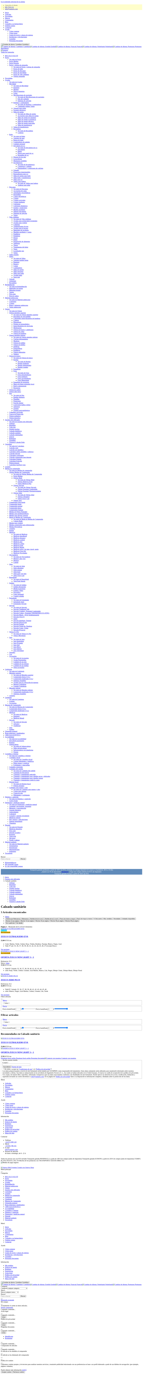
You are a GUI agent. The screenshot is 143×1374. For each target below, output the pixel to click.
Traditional (17, 726)
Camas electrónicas (19, 196)
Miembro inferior (15, 688)
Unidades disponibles (128, 919)
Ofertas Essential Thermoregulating (29, 491)
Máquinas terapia (15, 290)
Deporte (7, 825)
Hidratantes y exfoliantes (21, 795)
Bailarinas (12, 438)
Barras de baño (18, 140)
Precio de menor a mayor (67, 919)
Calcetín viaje (13, 448)
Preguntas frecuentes (16, 41)
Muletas (16, 89)
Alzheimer (12, 281)
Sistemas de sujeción (24, 101)
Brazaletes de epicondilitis (22, 316)
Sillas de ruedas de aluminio (27, 118)
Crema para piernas (19, 791)
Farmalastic (13, 598)
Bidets (20, 151)
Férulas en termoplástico (21, 324)
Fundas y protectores (20, 208)
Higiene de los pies (19, 157)
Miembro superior (15, 673)
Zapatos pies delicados (12, 420)
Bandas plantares (19, 397)
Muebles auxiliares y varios (22, 232)
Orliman (12, 423)
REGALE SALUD (11, 56)
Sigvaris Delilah (18, 624)
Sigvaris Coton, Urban (20, 628)
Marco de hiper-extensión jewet (23, 384)
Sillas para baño (18, 273)
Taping (11, 292)
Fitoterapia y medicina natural (15, 803)
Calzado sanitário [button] (10, 881)
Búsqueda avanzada (7, 1300)
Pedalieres (16, 236)
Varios (15, 215)
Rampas (12, 742)
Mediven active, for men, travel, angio (26, 549)
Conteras (20, 133)
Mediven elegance (19, 538)
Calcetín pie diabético (16, 450)
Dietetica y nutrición (11, 797)
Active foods (13, 801)
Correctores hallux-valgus (21, 405)
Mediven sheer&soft (20, 536)
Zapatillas (12, 440)
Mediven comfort (19, 540)
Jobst (11, 564)
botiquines (12, 851)
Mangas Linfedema (19, 684)
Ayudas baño (17, 275)
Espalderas (17, 369)
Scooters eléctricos (19, 110)
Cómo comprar (14, 31)
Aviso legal (8, 1127)
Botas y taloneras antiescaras (18, 305)
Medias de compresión (12, 468)
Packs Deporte (14, 63)
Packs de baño (18, 69)
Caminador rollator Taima (26, 106)
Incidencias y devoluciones (18, 37)
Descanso (12, 187)
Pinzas (15, 238)
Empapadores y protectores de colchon (30, 168)
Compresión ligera (15, 508)
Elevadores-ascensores (16, 741)
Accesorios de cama (20, 191)
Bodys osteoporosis (19, 386)
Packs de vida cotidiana (21, 74)
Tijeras (15, 245)
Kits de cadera (14, 296)
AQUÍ (24, 1370)
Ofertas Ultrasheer (24, 497)
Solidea (11, 583)
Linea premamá (18, 594)
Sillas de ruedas (18, 112)
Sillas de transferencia (25, 125)
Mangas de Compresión (13, 705)
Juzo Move (17, 647)
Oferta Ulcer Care (23, 498)
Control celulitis (18, 596)
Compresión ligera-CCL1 (21, 677)
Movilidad (12, 84)
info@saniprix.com (11, 9)
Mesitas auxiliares (19, 209)
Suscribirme (7, 1067)
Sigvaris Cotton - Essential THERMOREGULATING (31, 613)
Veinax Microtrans (19, 635)
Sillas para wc (18, 179)
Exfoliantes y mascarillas (21, 765)
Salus (7, 963)
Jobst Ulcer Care (18, 575)
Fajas (15, 371)
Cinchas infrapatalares (20, 339)
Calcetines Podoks (15, 459)
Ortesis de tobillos (19, 345)
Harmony (16, 716)
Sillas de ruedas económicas (27, 119)
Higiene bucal (13, 782)
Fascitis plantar (18, 403)
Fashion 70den (18, 590)
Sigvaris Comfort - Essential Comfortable (27, 611)
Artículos (8, 14)
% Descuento (98, 919)
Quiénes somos (10, 26)
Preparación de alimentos (21, 241)
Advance (16, 724)
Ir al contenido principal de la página (13, 2)
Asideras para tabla (24, 185)
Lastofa (15, 562)
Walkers (16, 354)
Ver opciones (5, 949)
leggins (11, 530)
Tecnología (8, 853)
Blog (6, 22)
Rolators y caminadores (21, 103)
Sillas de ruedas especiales (26, 123)
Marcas (7, 18)
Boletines (8, 1124)
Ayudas (7, 80)
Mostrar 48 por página (72, 921)
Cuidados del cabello (16, 769)
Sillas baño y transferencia (22, 178)
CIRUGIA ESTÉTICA (13, 735)
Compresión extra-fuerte (17, 502)
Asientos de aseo (18, 138)
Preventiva (16, 592)
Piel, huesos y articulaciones (18, 819)
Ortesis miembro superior (17, 313)
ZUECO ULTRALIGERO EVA (14, 936)
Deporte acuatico (14, 833)
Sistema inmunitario (15, 821)
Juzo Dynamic (18, 643)
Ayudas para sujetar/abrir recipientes (25, 221)
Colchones (16, 204)
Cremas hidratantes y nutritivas (23, 761)
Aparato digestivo (15, 810)
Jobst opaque (17, 570)
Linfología (8, 669)
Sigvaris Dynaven (19, 630)
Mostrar (12, 921)
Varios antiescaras (15, 307)
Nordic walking (14, 840)
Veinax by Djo (14, 632)
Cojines (15, 198)
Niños (11, 256)
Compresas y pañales (25, 166)
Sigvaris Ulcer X (18, 617)
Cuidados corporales (16, 767)
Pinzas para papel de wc (25, 153)
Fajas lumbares (22, 377)
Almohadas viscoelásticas (21, 193)
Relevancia (25, 919)
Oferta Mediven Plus (24, 483)
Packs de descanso (19, 71)
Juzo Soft (16, 645)
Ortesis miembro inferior (17, 335)
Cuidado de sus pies (20, 662)
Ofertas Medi (17, 478)
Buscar (23, 1296)
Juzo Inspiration (18, 641)
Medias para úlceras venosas (18, 515)
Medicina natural (14, 818)
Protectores (17, 401)
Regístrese (65, 872)
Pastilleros (16, 234)
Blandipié (12, 425)
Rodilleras (16, 350)
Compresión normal (15, 506)
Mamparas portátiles (20, 161)
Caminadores (17, 268)
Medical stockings (19, 589)
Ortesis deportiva (14, 418)
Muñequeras (17, 328)
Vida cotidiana (14, 217)
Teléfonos (16, 243)
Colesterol (12, 814)
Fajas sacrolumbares (24, 378)
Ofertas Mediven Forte (25, 482)
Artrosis (11, 279)
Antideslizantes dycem (20, 226)
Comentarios (9, 20)
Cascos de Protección (16, 414)
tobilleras (16, 346)
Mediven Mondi (18, 547)
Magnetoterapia (14, 849)
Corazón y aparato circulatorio (19, 816)
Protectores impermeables (21, 172)
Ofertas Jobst (17, 493)
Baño (11, 134)
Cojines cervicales (19, 200)
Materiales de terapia (16, 288)
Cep (10, 654)
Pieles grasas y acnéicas (21, 763)
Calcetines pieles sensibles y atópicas (21, 452)
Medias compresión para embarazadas (21, 525)
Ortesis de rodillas (19, 343)
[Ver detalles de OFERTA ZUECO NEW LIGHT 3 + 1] (15, 951)
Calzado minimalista (16, 435)
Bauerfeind (13, 577)
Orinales (16, 170)
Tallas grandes (14, 255)
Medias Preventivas (15, 527)
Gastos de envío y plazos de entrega (21, 35)
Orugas (15, 752)
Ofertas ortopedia (19, 76)
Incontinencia (17, 163)
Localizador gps (18, 251)
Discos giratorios (18, 91)
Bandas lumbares (23, 363)
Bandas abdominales (24, 365)
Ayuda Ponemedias (19, 660)
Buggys (16, 264)
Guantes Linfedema (19, 686)
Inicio (7, 12)
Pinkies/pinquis (14, 463)
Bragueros (16, 388)
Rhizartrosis (17, 322)
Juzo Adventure (18, 651)
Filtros (7, 917)
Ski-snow (12, 838)
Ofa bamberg (13, 555)
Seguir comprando (7, 1307)
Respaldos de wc (23, 155)
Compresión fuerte (15, 504)
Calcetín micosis (14, 453)
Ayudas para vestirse (20, 223)
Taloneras (16, 407)
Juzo (10, 637)
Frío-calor (12, 294)
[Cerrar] (2, 1298)
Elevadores (21, 149)
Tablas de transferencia (20, 127)
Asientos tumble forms (20, 260)
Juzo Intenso (17, 649)
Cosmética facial (14, 757)
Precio (5, 1006)
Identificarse (9, 1336)
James (15, 619)
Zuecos (11, 437)
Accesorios (13, 656)
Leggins (7, 467)
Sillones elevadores (19, 211)
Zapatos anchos (14, 429)
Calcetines (8, 444)
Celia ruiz (12, 427)
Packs (7, 57)
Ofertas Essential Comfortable (27, 489)
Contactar (8, 27)
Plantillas (16, 399)
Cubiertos (16, 225)
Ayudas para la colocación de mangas (25, 682)
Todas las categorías (7, 52)
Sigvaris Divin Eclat (20, 622)
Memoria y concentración (17, 808)
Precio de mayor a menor (84, 919)
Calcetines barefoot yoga (17, 465)
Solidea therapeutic (19, 587)
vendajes (12, 529)
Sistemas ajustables (19, 681)
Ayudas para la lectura (20, 228)
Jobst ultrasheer (18, 568)
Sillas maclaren (18, 271)
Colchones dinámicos (20, 206)
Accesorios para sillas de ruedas (28, 116)
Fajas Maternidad (23, 380)
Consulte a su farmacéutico (14, 24)
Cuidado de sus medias (21, 666)
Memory (16, 560)
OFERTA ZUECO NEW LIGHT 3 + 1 (17, 957)
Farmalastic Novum (19, 604)
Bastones (16, 88)
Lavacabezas (17, 159)
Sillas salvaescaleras (20, 748)
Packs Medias (13, 61)
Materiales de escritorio (21, 230)
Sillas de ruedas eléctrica (26, 121)
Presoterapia (13, 848)
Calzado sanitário (15, 433)
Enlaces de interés (11, 1122)
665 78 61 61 (9, 7)
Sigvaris (12, 605)
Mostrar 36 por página (57, 921)
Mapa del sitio (9, 1133)
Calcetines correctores (16, 455)
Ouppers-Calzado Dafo (17, 442)
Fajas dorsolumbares (24, 375)
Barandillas (17, 194)
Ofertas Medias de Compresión (19, 472)
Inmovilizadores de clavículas (23, 326)
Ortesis (7, 309)
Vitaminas (12, 823)
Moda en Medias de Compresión (20, 517)
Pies (10, 393)
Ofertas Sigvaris (18, 485)
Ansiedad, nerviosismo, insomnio (20, 806)
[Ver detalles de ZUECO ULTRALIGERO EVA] (12, 929)
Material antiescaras (11, 298)
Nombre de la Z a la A (51, 919)
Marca (5, 1000)
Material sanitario (10, 842)
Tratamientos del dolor (20, 247)
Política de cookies (11, 1131)
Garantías (12, 39)
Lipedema (8, 697)
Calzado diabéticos (15, 431)
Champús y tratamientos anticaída (24, 774)
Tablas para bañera (19, 181)
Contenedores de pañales (21, 142)
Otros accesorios (18, 667)
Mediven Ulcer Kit (19, 551)
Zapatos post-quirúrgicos (21, 410)
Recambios (17, 129)
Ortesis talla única (15, 392)
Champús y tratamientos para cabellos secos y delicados (31, 776)
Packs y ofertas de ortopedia (18, 65)
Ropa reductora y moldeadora (15, 733)
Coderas (16, 320)
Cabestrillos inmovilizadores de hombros (26, 318)
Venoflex (12, 652)
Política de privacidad (43, 1069)
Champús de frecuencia (21, 772)
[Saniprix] (4, 50)
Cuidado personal (19, 144)
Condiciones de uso (25, 1069)
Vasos (15, 249)
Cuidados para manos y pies (18, 787)
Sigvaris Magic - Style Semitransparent (26, 615)
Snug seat (16, 277)
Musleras (16, 341)
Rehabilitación (10, 285)
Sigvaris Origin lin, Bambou (22, 626)
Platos (15, 240)
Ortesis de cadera (15, 390)
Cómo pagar (13, 33)
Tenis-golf (12, 836)
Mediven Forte (18, 545)
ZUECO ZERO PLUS (10, 980)
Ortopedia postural (11, 731)
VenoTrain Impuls (19, 581)
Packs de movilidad (19, 73)
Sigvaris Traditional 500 (21, 609)
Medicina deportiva (15, 829)
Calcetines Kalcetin (15, 461)
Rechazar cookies (18, 1372)
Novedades (8, 16)
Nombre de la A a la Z (36, 919)
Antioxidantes (13, 812)
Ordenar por (13, 919)
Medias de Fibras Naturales (18, 512)
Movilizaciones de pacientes (22, 95)
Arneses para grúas (19, 108)
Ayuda (7, 29)
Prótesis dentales (18, 786)
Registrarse (8, 1338)
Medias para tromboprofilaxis (19, 514)
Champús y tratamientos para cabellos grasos (28, 778)
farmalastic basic (18, 602)
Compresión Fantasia (16, 510)
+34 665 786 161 (10, 1146)
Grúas (15, 93)
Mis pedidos (9, 1120)
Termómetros (13, 846)
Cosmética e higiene (11, 754)
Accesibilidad (9, 737)
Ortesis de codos (18, 331)
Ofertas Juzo (17, 500)
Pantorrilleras (17, 348)
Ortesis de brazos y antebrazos (23, 330)
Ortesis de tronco (14, 356)
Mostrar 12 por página (27, 921)
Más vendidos (108, 919)
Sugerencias (9, 1125)
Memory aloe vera (19, 559)
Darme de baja (16, 1067)
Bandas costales (23, 367)
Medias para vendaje (16, 523)
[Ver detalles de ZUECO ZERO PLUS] (9, 976)
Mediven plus (17, 542)
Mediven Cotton (18, 544)
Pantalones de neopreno (21, 382)
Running (12, 834)
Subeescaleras (13, 744)
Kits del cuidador (23, 99)
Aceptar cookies (7, 1372)
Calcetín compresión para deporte (20, 457)
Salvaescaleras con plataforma (23, 750)
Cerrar (3, 1317)
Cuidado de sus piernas (21, 664)
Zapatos (16, 408)
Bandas (15, 360)
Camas (15, 266)
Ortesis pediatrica (15, 416)
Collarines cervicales (16, 412)
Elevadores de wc (19, 146)
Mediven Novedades (20, 553)
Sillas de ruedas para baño (22, 176)
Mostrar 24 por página (42, 921)
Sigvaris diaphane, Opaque (22, 620)
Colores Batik (18, 521)
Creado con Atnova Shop (25, 1167)
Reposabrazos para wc (20, 174)
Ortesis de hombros (19, 333)
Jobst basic (17, 572)
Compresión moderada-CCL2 (23, 679)
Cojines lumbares (19, 202)
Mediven (12, 532)
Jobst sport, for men (19, 574)
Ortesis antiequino (19, 352)
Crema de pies (18, 793)
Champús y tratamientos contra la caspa (26, 780)
